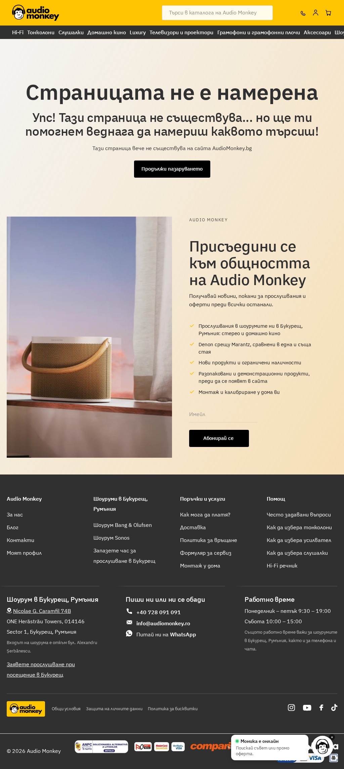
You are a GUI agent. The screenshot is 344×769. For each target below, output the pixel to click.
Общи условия (66, 709)
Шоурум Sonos (111, 537)
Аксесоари (317, 32)
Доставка (193, 527)
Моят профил (24, 552)
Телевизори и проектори (181, 32)
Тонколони (40, 32)
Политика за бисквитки (173, 709)
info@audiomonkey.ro (163, 623)
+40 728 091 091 (158, 612)
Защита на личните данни (114, 709)
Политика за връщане (208, 540)
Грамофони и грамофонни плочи (258, 32)
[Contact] (302, 12)
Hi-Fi (18, 32)
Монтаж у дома (200, 565)
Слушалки (71, 32)
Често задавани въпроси (299, 514)
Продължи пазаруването (172, 169)
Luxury (138, 32)
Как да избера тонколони (299, 527)
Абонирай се (219, 438)
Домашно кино (106, 32)
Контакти (20, 540)
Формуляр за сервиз (205, 552)
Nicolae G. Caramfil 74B (42, 610)
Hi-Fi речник (282, 565)
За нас (15, 514)
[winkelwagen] (328, 12)
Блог (12, 527)
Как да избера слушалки (297, 552)
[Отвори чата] (322, 746)
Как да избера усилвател (299, 540)
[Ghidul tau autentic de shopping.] (215, 747)
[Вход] (315, 12)
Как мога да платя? (205, 514)
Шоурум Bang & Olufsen (122, 525)
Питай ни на (166, 634)
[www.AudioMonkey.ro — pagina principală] (35, 12)
